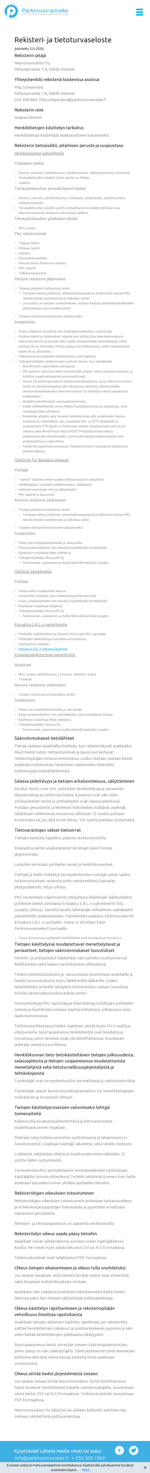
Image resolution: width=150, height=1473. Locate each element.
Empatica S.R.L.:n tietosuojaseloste (43, 649)
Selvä (85, 1470)
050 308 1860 (90, 1458)
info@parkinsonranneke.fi (42, 1458)
